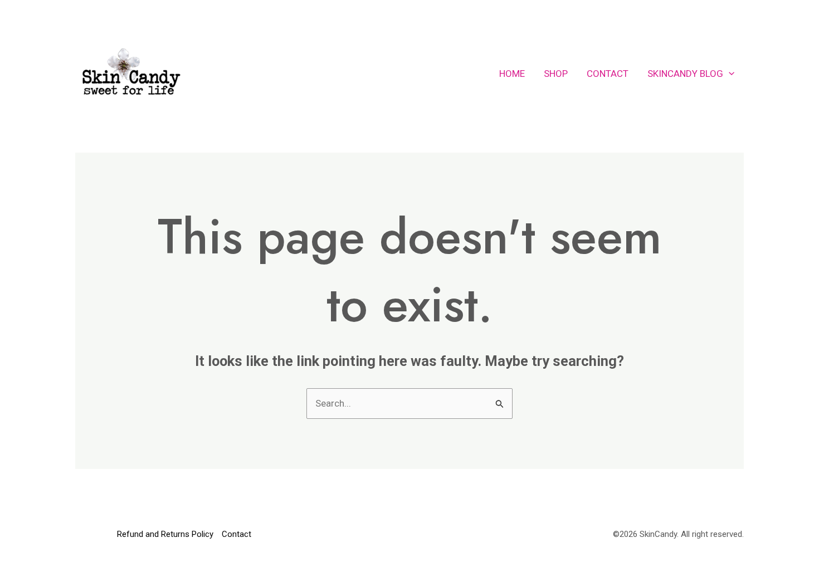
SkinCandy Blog (685, 73)
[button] (728, 73)
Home (512, 73)
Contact (607, 73)
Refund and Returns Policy (165, 534)
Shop (556, 73)
